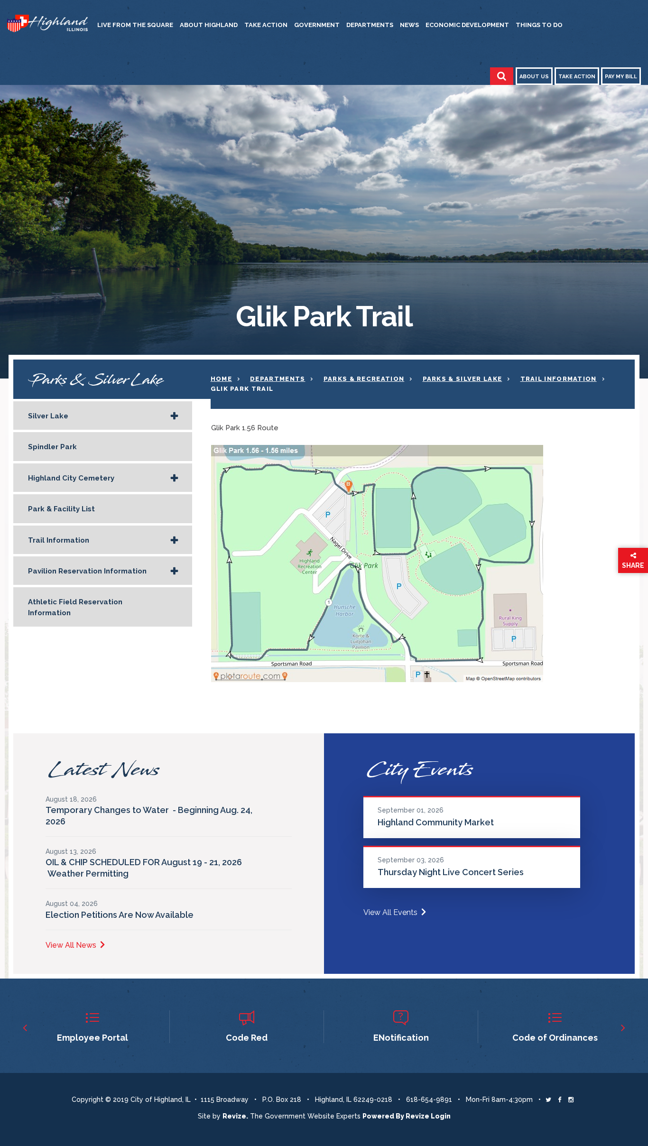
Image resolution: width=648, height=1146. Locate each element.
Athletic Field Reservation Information (75, 607)
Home (221, 378)
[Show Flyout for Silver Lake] (174, 416)
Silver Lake (48, 416)
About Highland (209, 24)
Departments (369, 24)
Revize (417, 1116)
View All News (71, 945)
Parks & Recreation (364, 378)
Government (317, 24)
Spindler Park (52, 447)
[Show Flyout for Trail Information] (174, 541)
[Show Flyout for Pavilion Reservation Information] (174, 571)
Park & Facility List (61, 509)
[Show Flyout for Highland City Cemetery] (174, 478)
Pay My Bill (621, 77)
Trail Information (58, 540)
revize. (235, 1116)
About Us (534, 77)
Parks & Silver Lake (462, 378)
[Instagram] (571, 1099)
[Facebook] (559, 1099)
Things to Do (539, 24)
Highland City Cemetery (71, 478)
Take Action (265, 24)
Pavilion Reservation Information (87, 571)
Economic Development (467, 24)
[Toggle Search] (501, 76)
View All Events (390, 912)
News (409, 24)
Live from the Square (135, 24)
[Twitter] (548, 1099)
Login (441, 1116)
